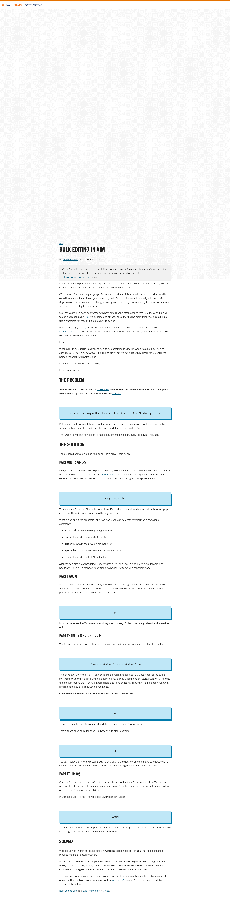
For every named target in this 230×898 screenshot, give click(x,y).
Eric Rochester (70, 259)
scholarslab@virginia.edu (75, 277)
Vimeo (106, 890)
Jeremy (82, 327)
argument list (108, 474)
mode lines (103, 389)
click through (118, 880)
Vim (87, 316)
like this (116, 393)
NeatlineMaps (67, 331)
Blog (61, 243)
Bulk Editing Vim (68, 890)
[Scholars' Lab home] (22, 5)
